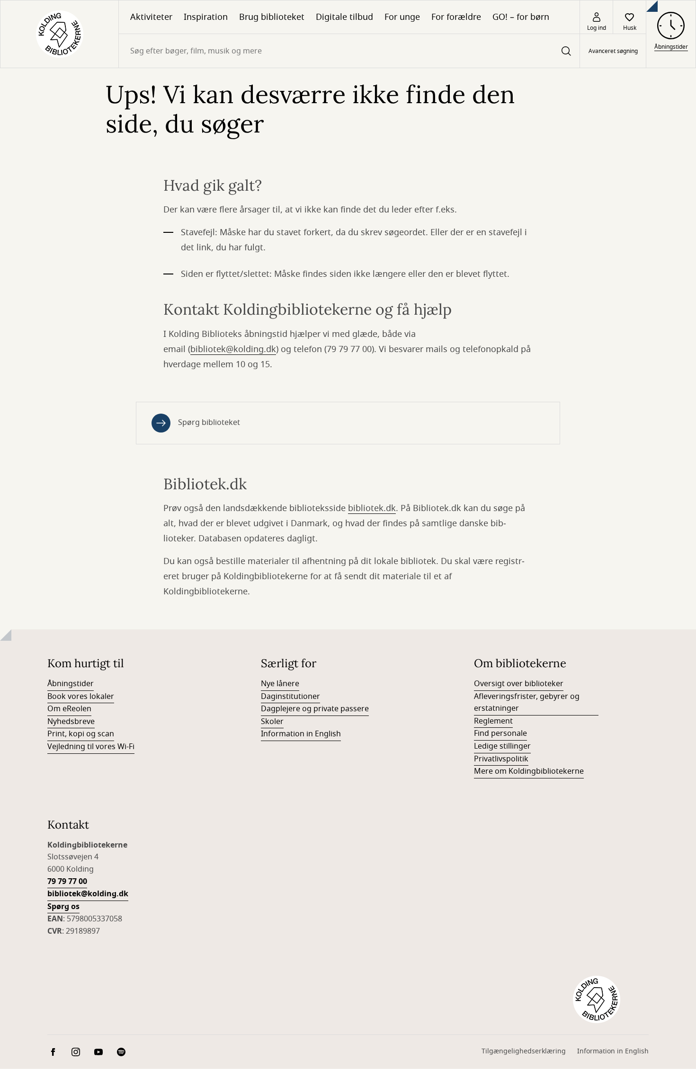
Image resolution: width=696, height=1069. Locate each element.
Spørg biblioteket (209, 422)
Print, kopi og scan (80, 734)
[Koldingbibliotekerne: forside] (59, 34)
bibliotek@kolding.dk (233, 349)
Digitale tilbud (344, 17)
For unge (402, 17)
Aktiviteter (151, 17)
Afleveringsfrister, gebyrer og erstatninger (527, 703)
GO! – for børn (520, 17)
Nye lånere (280, 683)
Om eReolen (69, 709)
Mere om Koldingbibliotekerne (529, 771)
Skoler (272, 721)
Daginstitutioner (290, 696)
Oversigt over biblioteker (518, 683)
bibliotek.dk (372, 508)
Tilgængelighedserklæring (524, 1051)
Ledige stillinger (502, 746)
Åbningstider (70, 683)
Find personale (500, 733)
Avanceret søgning (613, 51)
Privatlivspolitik (501, 759)
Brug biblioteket (271, 17)
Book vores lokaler (80, 696)
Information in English (301, 734)
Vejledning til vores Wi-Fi (90, 746)
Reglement (493, 721)
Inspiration (206, 17)
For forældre (456, 17)
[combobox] (349, 51)
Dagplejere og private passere (315, 709)
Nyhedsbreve (71, 721)
